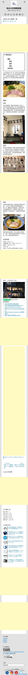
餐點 (10, 66)
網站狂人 (5, 640)
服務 (10, 63)
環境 (10, 61)
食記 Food (17, 457)
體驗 (9, 59)
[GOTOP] (21, 673)
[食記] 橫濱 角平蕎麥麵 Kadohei (12, 315)
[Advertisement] (14, 38)
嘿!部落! (5, 642)
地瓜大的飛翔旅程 (13, 8)
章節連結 (9, 55)
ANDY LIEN (13, 21)
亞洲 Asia (6, 457)
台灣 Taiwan (11, 457)
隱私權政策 (10, 670)
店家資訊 (10, 68)
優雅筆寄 (5, 638)
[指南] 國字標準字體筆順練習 (12, 304)
